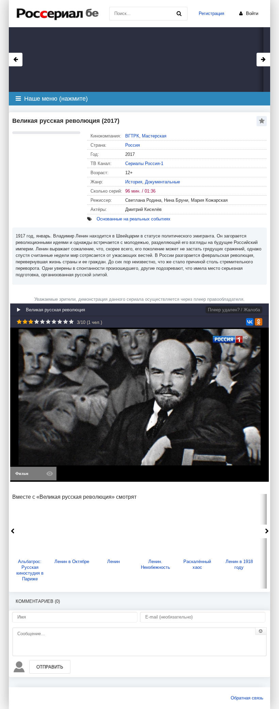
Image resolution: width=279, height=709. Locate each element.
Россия (132, 145)
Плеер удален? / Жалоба (234, 309)
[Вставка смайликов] (261, 631)
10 (71, 322)
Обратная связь (247, 697)
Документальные (162, 181)
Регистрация (211, 13)
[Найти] (179, 13)
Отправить (49, 667)
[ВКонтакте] (249, 322)
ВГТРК (132, 135)
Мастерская (154, 135)
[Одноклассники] (258, 322)
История (133, 181)
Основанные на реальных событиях (133, 218)
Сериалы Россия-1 (144, 163)
